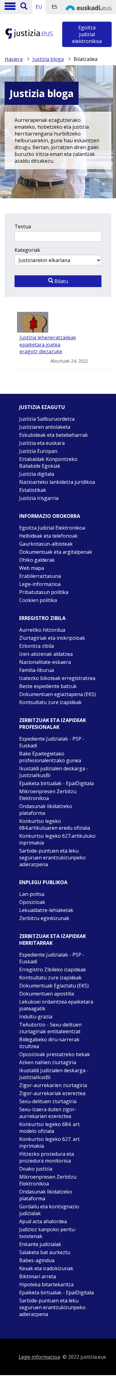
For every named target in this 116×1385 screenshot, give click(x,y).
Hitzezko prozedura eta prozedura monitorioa (46, 1157)
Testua (23, 226)
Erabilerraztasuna (40, 576)
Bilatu (60, 281)
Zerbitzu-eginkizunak (44, 918)
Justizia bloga (48, 59)
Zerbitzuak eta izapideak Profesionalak (52, 723)
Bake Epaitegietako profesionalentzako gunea (50, 757)
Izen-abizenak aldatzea (46, 654)
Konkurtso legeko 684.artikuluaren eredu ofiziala (54, 824)
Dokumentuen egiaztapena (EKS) (57, 694)
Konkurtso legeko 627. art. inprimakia (49, 1142)
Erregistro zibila (42, 618)
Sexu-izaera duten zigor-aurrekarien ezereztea (47, 1113)
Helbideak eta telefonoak (48, 535)
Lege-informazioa (40, 584)
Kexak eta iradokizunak (46, 1268)
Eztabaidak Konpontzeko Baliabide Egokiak (48, 462)
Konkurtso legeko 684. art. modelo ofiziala (49, 1127)
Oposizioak (32, 902)
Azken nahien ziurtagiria (47, 1062)
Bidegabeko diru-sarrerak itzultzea (49, 1043)
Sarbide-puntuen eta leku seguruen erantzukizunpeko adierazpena (52, 857)
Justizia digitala (36, 474)
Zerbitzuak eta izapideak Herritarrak (52, 939)
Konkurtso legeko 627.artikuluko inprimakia (57, 839)
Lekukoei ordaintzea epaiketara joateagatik (56, 1005)
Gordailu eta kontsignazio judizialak (49, 1210)
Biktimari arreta (37, 1276)
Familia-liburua (36, 670)
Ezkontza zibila (36, 646)
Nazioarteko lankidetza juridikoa (57, 482)
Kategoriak (27, 250)
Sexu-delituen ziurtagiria (47, 1101)
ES (54, 6)
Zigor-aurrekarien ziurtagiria (53, 1085)
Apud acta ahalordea (43, 1221)
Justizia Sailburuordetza (47, 418)
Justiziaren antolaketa (44, 427)
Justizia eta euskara (42, 443)
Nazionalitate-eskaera (45, 662)
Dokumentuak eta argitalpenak (55, 551)
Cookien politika (38, 600)
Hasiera (14, 59)
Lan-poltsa (31, 894)
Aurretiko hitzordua (42, 629)
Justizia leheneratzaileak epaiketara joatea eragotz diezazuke (47, 344)
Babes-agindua (36, 1260)
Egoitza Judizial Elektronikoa (52, 527)
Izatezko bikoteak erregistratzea (57, 678)
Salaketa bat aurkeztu (44, 1252)
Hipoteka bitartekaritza (46, 1284)
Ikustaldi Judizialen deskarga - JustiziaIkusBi (53, 1074)
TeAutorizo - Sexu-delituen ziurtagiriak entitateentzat (50, 1028)
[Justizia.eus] (29, 38)
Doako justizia (35, 1168)
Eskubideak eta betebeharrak (53, 435)
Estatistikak (32, 490)
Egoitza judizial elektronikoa (87, 34)
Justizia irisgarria (38, 498)
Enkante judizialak (40, 1244)
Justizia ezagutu (42, 407)
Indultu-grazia (35, 1016)
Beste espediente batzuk (48, 686)
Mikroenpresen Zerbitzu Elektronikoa (47, 795)
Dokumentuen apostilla (46, 993)
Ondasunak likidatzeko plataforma (45, 809)
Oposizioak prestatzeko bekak (54, 1054)
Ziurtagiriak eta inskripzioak (52, 637)
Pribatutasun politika (43, 592)
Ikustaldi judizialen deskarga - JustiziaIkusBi (53, 772)
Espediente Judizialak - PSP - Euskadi (51, 742)
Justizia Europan (38, 451)
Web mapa (31, 568)
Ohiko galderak (37, 560)
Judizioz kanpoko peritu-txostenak (47, 1233)
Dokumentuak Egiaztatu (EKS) (54, 985)
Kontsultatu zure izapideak (50, 702)
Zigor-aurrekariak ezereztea (52, 1093)
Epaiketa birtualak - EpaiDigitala (56, 783)
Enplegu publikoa (43, 882)
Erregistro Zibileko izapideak (52, 969)
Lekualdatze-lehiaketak (46, 910)
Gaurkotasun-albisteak (46, 543)
